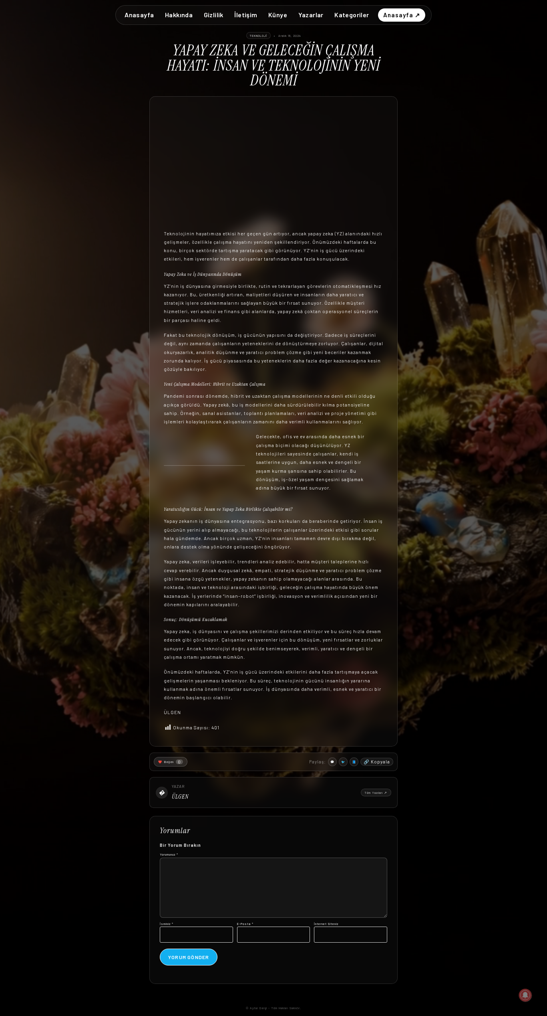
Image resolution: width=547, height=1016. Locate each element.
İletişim (245, 14)
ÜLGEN (180, 797)
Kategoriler (351, 14)
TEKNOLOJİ (258, 36)
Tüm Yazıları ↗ (375, 793)
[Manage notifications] (525, 995)
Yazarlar (311, 14)
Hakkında (179, 14)
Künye (277, 14)
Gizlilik (213, 14)
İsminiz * (166, 924)
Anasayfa (139, 14)
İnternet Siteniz (326, 924)
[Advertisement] (273, 170)
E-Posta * (245, 924)
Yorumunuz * (169, 854)
